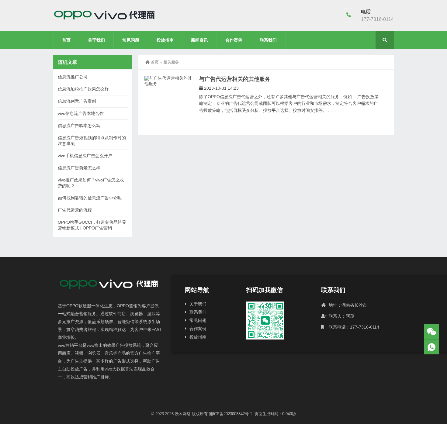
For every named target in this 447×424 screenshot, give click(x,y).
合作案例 (233, 40)
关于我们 (96, 40)
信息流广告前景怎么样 (79, 167)
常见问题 (130, 40)
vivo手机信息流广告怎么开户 (85, 155)
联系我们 (268, 40)
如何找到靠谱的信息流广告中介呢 (90, 197)
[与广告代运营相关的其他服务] (168, 81)
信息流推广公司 (73, 76)
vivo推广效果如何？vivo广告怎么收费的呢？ (91, 183)
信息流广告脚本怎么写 (79, 125)
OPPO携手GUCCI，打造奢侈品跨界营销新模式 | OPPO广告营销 (92, 225)
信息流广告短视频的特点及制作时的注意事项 (92, 140)
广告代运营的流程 (75, 210)
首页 (66, 40)
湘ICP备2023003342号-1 (230, 414)
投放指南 (165, 40)
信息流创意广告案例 (77, 101)
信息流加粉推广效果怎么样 (83, 89)
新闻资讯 (199, 40)
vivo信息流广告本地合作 (81, 113)
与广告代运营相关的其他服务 (234, 79)
